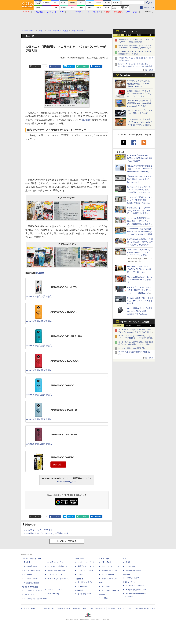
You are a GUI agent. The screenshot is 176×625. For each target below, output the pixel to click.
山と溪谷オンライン (85, 582)
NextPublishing (53, 594)
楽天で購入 (46, 296)
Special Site (125, 75)
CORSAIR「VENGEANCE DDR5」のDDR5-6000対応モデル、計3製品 (139, 158)
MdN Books (106, 586)
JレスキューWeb (108, 575)
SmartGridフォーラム (55, 562)
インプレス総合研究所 (32, 570)
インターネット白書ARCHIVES (35, 599)
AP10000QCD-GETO (62, 457)
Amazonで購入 (33, 296)
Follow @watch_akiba (66, 481)
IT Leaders (28, 575)
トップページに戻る (67, 541)
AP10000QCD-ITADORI (63, 311)
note (84, 66)
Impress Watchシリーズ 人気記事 (135, 322)
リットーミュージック (86, 562)
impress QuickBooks (133, 570)
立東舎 (80, 575)
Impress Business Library (56, 570)
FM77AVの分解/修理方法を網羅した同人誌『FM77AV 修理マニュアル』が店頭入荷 (140, 242)
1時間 (118, 35)
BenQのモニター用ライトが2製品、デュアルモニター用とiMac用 (140, 300)
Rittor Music (79, 559)
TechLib (105, 598)
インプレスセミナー (54, 575)
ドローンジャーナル (31, 579)
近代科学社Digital (84, 594)
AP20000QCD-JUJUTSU (64, 287)
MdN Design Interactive (110, 590)
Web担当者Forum (30, 566)
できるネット (29, 594)
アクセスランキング (128, 31)
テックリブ (103, 594)
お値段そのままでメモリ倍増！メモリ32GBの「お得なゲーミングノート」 (139, 93)
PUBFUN (126, 575)
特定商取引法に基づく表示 (145, 608)
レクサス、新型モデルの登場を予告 (131, 348)
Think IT (27, 562)
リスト (45, 66)
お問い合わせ (49, 608)
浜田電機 (85, 120)
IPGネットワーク (129, 582)
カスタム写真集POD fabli (136, 590)
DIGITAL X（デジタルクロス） (58, 579)
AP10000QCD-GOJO (62, 385)
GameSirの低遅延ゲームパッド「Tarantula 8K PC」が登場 (139, 279)
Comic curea (130, 566)
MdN (101, 583)
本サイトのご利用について (31, 608)
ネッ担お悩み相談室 (31, 583)
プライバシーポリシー (97, 608)
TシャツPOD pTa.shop (135, 586)
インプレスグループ (125, 608)
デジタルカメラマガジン (33, 590)
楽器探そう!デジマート (86, 566)
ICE (124, 559)
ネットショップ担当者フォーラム (59, 566)
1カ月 (149, 35)
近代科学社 (79, 590)
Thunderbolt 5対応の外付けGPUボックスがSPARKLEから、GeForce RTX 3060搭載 (139, 231)
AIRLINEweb (106, 562)
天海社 (128, 562)
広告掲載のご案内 (63, 608)
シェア (57, 66)
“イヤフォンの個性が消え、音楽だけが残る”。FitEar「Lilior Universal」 (139, 84)
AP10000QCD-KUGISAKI (64, 360)
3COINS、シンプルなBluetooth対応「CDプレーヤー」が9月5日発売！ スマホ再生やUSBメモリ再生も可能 (135, 338)
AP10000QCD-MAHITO (63, 410)
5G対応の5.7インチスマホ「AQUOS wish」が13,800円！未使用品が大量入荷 (138, 210)
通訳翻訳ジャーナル (109, 570)
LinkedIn (98, 66)
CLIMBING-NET (84, 586)
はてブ (70, 66)
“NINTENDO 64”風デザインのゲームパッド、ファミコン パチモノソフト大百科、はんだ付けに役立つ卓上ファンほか (139, 255)
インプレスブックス (54, 590)
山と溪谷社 (79, 579)
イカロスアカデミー (109, 579)
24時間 (128, 35)
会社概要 (111, 608)
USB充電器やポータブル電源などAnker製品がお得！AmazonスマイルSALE (139, 311)
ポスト (37, 66)
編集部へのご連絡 (79, 608)
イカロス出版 (104, 559)
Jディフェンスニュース (110, 566)
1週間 (139, 35)
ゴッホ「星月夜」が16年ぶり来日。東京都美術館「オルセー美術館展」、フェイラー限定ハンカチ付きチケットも (135, 344)
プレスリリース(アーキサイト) (38, 530)
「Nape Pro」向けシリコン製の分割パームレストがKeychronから (139, 179)
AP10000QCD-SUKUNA (64, 434)
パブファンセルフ (132, 578)
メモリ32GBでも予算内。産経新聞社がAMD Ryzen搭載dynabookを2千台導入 (139, 103)
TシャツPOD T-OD (85, 570)
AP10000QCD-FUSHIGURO (66, 336)
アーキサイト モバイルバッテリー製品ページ (45, 533)
